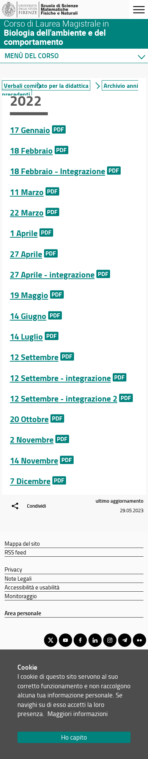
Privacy (13, 569)
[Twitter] (50, 640)
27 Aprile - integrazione (52, 274)
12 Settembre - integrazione (60, 378)
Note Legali (18, 578)
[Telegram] (124, 640)
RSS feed (15, 552)
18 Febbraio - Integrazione (57, 171)
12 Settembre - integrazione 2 (63, 398)
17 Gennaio (30, 130)
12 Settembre (34, 357)
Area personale (23, 613)
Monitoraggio (21, 596)
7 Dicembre (30, 481)
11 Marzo (27, 192)
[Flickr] (139, 640)
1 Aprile (24, 233)
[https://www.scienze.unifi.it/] (43, 9)
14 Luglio (26, 336)
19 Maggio (29, 295)
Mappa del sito (22, 543)
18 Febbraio (31, 150)
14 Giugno (28, 316)
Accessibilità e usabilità (32, 587)
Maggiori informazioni (77, 713)
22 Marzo (27, 212)
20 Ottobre (29, 419)
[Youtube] (65, 640)
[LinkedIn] (95, 640)
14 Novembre (34, 460)
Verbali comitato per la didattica (46, 85)
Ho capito (74, 737)
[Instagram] (110, 640)
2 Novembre (32, 439)
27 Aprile (26, 254)
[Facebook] (80, 640)
